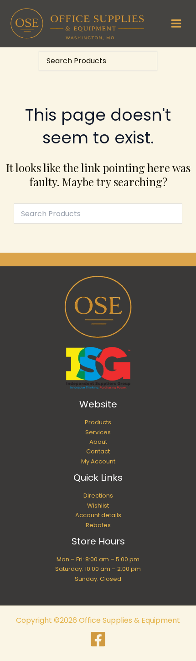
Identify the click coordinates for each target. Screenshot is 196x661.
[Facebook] (98, 639)
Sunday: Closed (98, 579)
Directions (98, 495)
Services (98, 432)
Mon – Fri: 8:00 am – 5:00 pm (98, 559)
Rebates (98, 525)
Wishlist (98, 505)
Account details (98, 515)
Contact (98, 451)
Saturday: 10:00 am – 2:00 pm (98, 568)
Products (98, 422)
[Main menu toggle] (176, 23)
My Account (98, 461)
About (98, 441)
